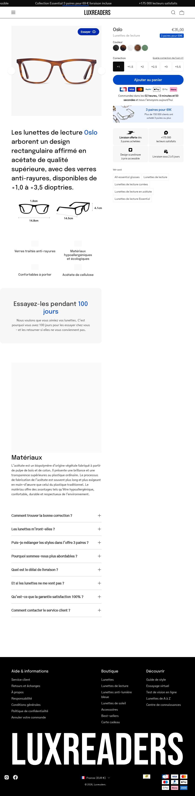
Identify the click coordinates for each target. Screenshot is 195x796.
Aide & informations (29, 670)
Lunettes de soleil (113, 703)
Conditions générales (26, 704)
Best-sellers (110, 715)
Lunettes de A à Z (158, 698)
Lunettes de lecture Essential (132, 199)
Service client (20, 679)
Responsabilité (21, 698)
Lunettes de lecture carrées (131, 184)
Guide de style (156, 679)
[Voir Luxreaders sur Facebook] (15, 777)
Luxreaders (99, 784)
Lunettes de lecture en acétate (133, 191)
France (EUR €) (96, 778)
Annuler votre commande (28, 717)
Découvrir (155, 670)
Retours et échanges (25, 686)
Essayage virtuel (157, 686)
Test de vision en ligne (161, 692)
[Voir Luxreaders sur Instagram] (7, 777)
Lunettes (107, 679)
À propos (17, 692)
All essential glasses (127, 177)
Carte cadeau (110, 722)
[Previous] (11, 71)
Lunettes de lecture (155, 177)
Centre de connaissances (163, 704)
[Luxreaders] (97, 12)
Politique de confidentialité (29, 711)
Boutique (109, 670)
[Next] (101, 71)
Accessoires (109, 709)
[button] (173, 12)
